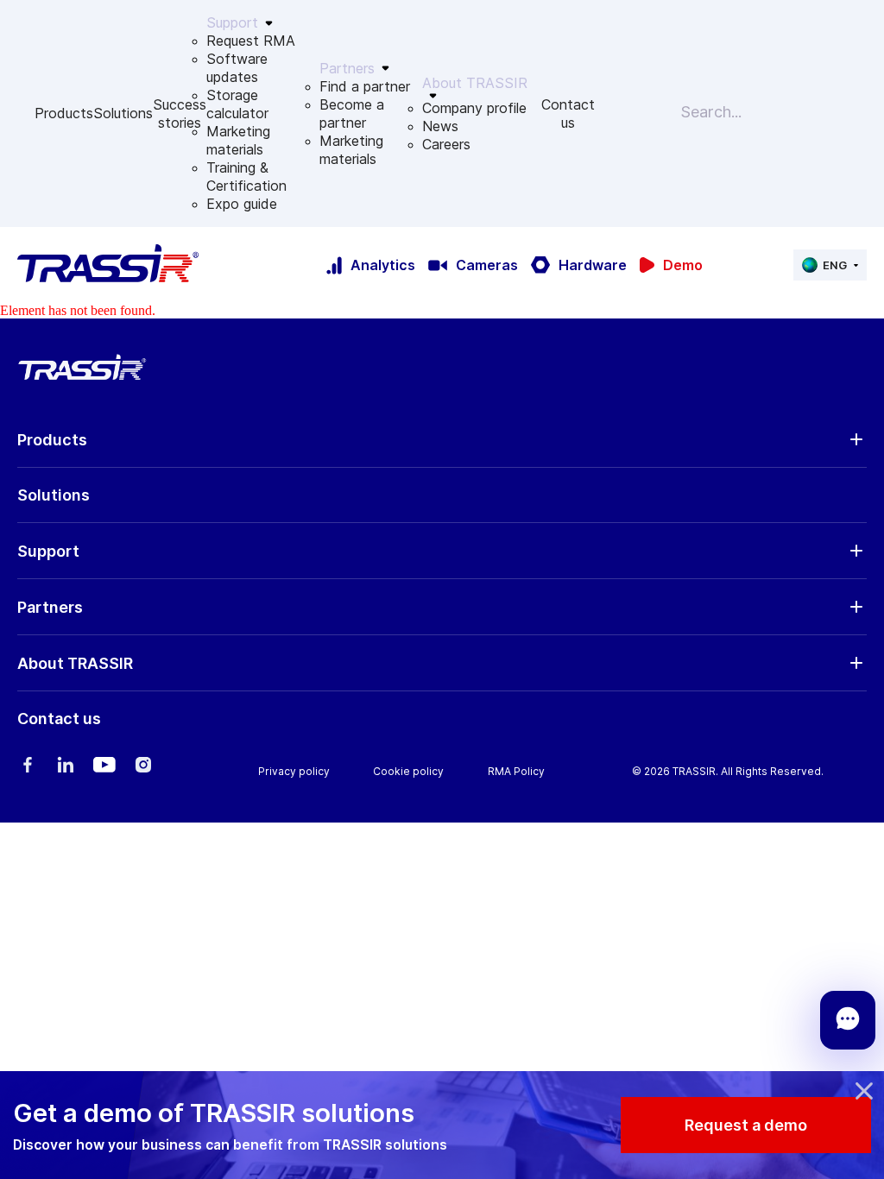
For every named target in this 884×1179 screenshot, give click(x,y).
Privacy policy (294, 771)
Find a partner (364, 86)
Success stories (179, 113)
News (440, 126)
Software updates (237, 67)
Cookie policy (408, 771)
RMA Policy (516, 771)
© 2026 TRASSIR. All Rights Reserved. (728, 771)
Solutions (123, 113)
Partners (50, 607)
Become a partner (351, 113)
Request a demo (746, 1125)
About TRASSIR (75, 663)
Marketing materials (238, 140)
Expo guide (241, 203)
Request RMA (250, 40)
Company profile (474, 108)
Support (48, 551)
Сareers (446, 144)
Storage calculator (237, 104)
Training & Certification (246, 176)
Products (64, 113)
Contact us (568, 113)
